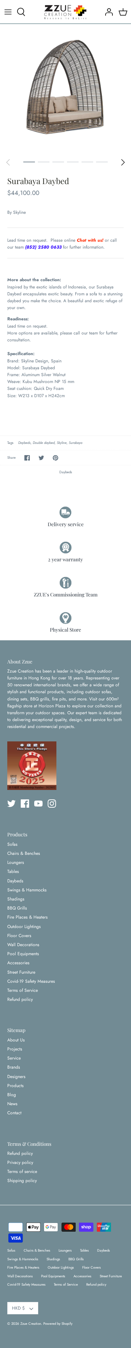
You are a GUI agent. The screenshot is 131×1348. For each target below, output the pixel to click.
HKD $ (18, 1308)
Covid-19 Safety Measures (31, 981)
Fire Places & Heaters (27, 917)
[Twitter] (11, 803)
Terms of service (22, 1171)
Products (15, 1085)
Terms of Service (22, 990)
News (12, 1104)
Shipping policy (22, 1180)
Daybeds (24, 442)
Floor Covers (19, 935)
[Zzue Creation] (65, 12)
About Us (16, 1040)
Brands (13, 1067)
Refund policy (20, 999)
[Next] (123, 162)
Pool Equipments (23, 953)
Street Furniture (21, 972)
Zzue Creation (30, 1323)
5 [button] (87, 162)
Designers (16, 1076)
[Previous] (8, 162)
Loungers (15, 862)
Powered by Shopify (57, 1323)
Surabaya (75, 442)
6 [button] (102, 162)
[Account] (107, 12)
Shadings (15, 899)
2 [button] (43, 162)
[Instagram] (52, 803)
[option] (65, 89)
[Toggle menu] (8, 12)
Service (14, 1058)
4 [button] (73, 162)
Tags (10, 442)
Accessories (18, 963)
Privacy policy (20, 1162)
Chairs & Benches (23, 853)
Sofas (12, 844)
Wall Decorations (23, 944)
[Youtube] (38, 803)
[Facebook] (25, 803)
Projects (14, 1049)
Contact (14, 1113)
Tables (13, 871)
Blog (11, 1094)
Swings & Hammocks (27, 890)
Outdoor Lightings (24, 926)
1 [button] (29, 162)
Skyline (19, 212)
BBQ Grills (17, 908)
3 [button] (58, 162)
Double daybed (44, 442)
